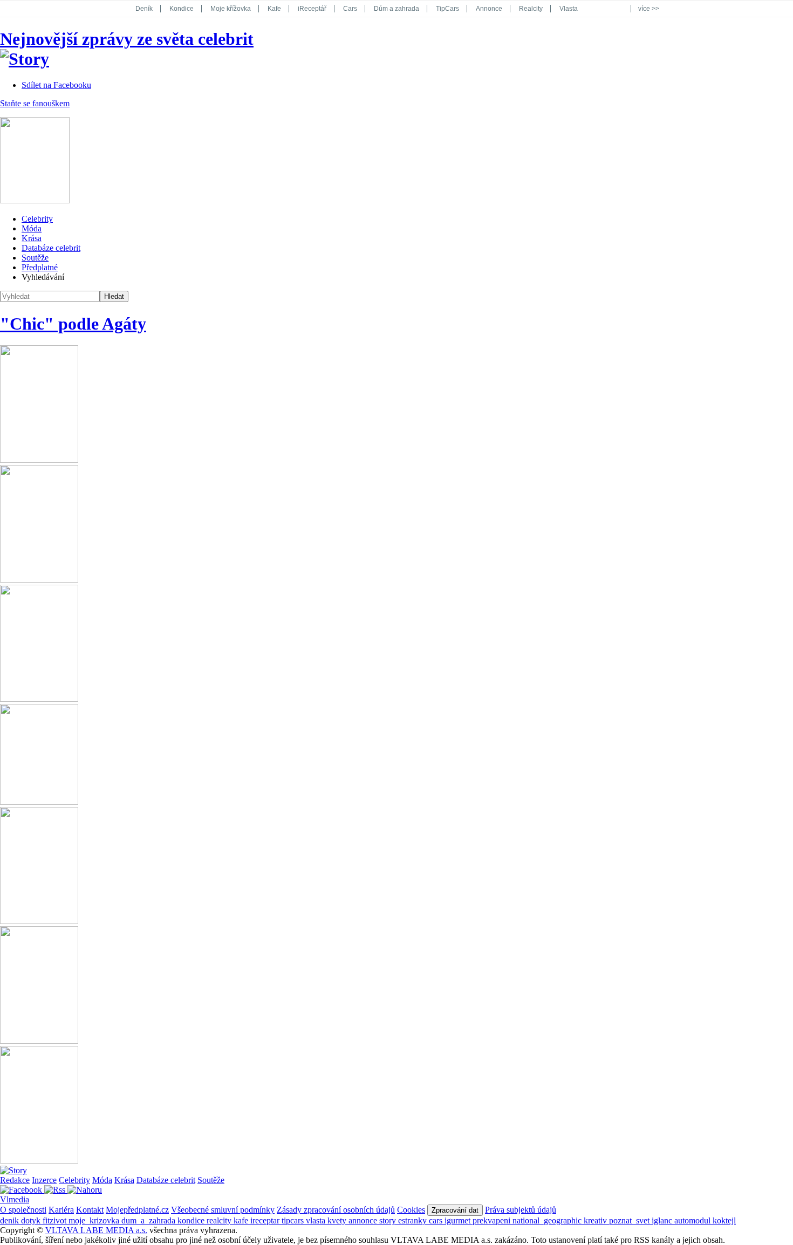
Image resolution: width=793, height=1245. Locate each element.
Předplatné (40, 267)
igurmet (459, 1220)
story (388, 1220)
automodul (693, 1220)
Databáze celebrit (51, 247)
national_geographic (548, 1220)
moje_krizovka (95, 1220)
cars (437, 1220)
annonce (363, 1220)
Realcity (531, 8)
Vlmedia (14, 1199)
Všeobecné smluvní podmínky (223, 1209)
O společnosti (23, 1209)
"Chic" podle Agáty (73, 323)
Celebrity (37, 218)
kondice (192, 1220)
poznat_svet (630, 1220)
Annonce (489, 8)
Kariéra (61, 1209)
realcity (220, 1220)
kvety (337, 1220)
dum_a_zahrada (149, 1220)
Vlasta (568, 8)
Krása (32, 238)
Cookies (411, 1209)
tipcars (294, 1220)
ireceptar (266, 1220)
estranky (413, 1220)
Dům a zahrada (396, 8)
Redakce (15, 1180)
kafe (242, 1220)
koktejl (724, 1220)
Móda (32, 228)
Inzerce (44, 1180)
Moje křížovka (230, 8)
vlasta (316, 1220)
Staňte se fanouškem (35, 103)
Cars (350, 8)
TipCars (447, 8)
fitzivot (56, 1220)
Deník (144, 8)
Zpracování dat (455, 1210)
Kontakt (90, 1209)
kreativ (596, 1220)
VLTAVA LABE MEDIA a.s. (96, 1230)
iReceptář (312, 8)
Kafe (274, 8)
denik (10, 1220)
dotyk (32, 1220)
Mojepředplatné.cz (137, 1209)
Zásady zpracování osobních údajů (336, 1209)
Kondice (181, 8)
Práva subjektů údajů (520, 1209)
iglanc (663, 1220)
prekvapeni (492, 1220)
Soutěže (35, 257)
